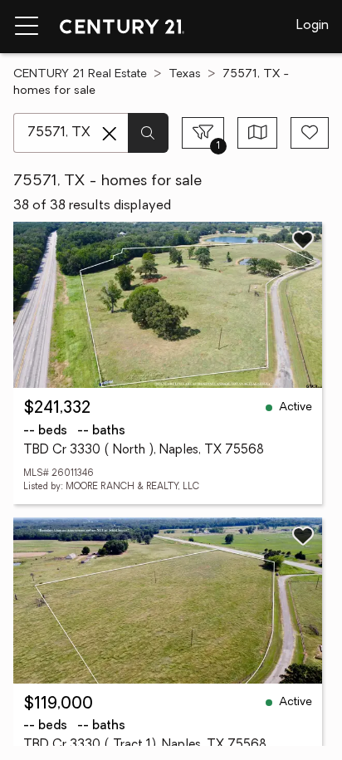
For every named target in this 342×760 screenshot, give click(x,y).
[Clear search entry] (109, 134)
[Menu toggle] (26, 26)
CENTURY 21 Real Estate (80, 74)
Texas (185, 74)
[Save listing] (303, 240)
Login (312, 25)
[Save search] (310, 133)
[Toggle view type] (257, 133)
